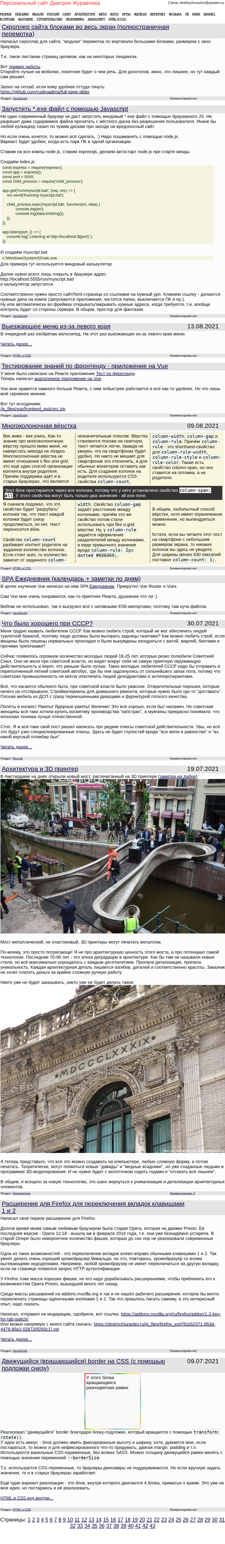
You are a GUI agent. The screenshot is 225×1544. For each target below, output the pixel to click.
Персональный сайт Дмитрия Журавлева (50, 3)
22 (157, 1520)
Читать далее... (16, 344)
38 (116, 1526)
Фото (114, 14)
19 (135, 1520)
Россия (53, 14)
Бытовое (25, 19)
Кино (196, 14)
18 (128, 1520)
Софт (67, 14)
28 (200, 1520)
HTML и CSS (117, 19)
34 (87, 1526)
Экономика (75, 19)
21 (149, 1520)
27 (193, 1520)
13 (91, 1520)
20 (142, 1520)
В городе (7, 19)
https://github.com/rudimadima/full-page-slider (45, 91)
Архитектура (84, 14)
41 (138, 1526)
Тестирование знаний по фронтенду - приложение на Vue (85, 366)
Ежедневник (101, 586)
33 (80, 1526)
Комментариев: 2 (182, 1193)
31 (222, 1520)
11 (77, 1520)
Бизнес (209, 14)
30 (215, 1520)
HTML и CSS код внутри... (26, 1498)
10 (70, 1520)
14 (99, 1520)
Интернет (157, 14)
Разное (6, 14)
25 (178, 1520)
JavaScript (96, 19)
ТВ (187, 14)
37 (109, 1526)
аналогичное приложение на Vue (67, 378)
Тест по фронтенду (115, 373)
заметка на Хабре (178, 776)
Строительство (49, 19)
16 (113, 1520)
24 (171, 1520)
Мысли (38, 14)
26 (186, 1520)
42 (145, 1526)
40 (131, 1526)
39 (123, 1526)
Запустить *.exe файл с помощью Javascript (65, 108)
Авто (103, 14)
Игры (126, 14)
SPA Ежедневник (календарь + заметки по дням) (71, 578)
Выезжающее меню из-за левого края (56, 326)
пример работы (24, 66)
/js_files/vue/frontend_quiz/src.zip (32, 408)
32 (73, 1526)
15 (106, 1520)
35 (94, 1526)
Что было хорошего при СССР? (47, 623)
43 (152, 1526)
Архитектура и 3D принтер (40, 768)
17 (120, 1520)
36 (102, 1526)
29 (207, 1520)
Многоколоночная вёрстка (39, 425)
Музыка (175, 14)
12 (84, 1520)
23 (164, 1520)
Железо (140, 14)
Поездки (22, 14)
